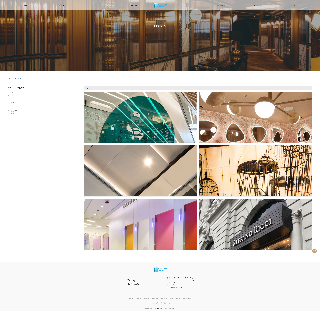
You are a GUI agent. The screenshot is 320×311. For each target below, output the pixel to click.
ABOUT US (62, 5)
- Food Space (11, 108)
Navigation (10, 78)
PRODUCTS (134, 5)
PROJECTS (185, 5)
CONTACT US (258, 5)
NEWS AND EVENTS (221, 5)
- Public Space (12, 93)
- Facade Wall (11, 114)
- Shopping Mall (12, 111)
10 (305, 254)
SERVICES (98, 5)
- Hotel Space (12, 105)
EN (292, 5)
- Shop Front (11, 96)
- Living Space (12, 102)
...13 (308, 254)
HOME (25, 5)
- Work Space (11, 99)
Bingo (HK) (174, 308)
